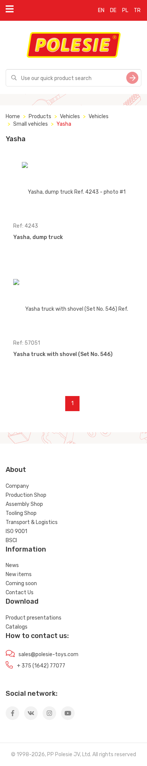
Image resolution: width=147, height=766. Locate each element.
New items (19, 574)
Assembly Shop (24, 504)
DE (113, 10)
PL (125, 10)
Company (17, 486)
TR (137, 10)
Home (13, 116)
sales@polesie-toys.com (48, 654)
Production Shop (26, 495)
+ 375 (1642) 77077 (41, 666)
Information (26, 549)
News (12, 565)
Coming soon (21, 583)
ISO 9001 (16, 531)
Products (40, 116)
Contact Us (20, 592)
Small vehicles (30, 124)
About (16, 469)
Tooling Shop (21, 513)
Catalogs (17, 627)
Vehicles (70, 116)
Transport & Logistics (32, 522)
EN (101, 10)
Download (22, 601)
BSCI (11, 540)
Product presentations (33, 618)
